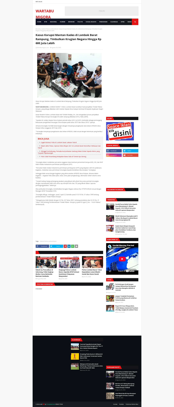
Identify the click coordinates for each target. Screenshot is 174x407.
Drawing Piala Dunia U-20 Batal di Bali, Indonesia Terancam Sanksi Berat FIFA (91, 356)
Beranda (38, 29)
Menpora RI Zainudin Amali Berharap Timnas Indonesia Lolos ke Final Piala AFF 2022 (91, 366)
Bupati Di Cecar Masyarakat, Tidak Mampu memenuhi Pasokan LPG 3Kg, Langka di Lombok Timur (126, 308)
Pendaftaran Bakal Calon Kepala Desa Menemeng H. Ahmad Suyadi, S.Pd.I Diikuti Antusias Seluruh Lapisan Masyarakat (126, 207)
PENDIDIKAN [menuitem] (103, 22)
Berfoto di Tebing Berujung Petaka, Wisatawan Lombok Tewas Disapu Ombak (124, 385)
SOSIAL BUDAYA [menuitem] (91, 22)
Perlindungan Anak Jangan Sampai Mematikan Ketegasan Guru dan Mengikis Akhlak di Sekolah (125, 287)
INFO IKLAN (39, 2)
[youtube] (130, 155)
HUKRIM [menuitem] (62, 22)
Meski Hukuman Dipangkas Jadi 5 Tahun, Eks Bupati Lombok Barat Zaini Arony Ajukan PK (126, 218)
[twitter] (130, 150)
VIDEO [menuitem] (129, 22)
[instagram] (114, 155)
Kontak (115, 404)
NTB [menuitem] (45, 22)
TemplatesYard (51, 404)
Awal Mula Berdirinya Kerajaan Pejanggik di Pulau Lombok (125, 394)
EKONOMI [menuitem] (71, 22)
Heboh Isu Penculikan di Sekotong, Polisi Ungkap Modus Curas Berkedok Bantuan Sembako (44, 273)
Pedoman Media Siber (132, 404)
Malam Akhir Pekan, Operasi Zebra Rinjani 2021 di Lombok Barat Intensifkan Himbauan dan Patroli (69, 147)
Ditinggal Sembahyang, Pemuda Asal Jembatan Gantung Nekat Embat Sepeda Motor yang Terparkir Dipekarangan (69, 152)
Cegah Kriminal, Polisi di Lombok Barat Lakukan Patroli (59, 142)
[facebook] (114, 150)
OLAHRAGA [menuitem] (114, 22)
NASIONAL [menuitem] (53, 22)
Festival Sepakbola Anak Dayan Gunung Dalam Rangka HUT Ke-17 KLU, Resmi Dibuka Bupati (91, 346)
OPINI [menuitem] (122, 22)
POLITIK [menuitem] (80, 22)
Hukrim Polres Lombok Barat (50, 29)
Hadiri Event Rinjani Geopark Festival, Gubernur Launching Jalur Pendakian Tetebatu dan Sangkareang (125, 229)
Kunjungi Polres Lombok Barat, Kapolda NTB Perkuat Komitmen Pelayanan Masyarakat (69, 273)
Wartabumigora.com (43, 47)
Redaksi (121, 404)
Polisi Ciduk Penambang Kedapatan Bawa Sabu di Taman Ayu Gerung (63, 156)
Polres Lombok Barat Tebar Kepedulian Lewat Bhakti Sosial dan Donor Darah (92, 272)
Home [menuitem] (39, 22)
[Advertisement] (69, 224)
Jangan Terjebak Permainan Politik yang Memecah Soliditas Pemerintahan (126, 298)
